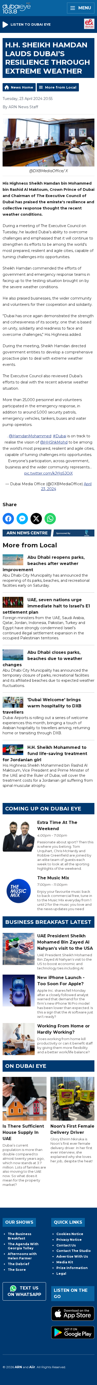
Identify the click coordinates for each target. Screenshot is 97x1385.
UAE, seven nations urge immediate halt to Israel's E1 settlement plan (46, 606)
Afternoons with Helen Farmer (22, 1256)
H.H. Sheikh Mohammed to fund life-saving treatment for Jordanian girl (45, 753)
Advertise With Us (72, 1256)
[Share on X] (36, 518)
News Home (22, 87)
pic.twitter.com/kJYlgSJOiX (48, 473)
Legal (61, 1273)
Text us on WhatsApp (24, 1291)
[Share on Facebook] (8, 518)
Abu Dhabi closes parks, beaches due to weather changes (42, 658)
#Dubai (59, 436)
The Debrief (18, 1264)
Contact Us (66, 1245)
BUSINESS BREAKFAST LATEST (48, 922)
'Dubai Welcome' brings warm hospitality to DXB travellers (42, 706)
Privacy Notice (69, 1240)
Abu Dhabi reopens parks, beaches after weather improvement (44, 563)
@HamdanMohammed (30, 436)
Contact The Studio (73, 1251)
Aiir (32, 1367)
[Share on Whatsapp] (50, 518)
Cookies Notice (69, 1234)
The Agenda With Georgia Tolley (23, 1246)
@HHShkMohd (54, 442)
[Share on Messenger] (22, 518)
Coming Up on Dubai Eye (43, 809)
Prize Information (72, 1268)
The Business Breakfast (19, 1236)
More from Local (60, 87)
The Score (17, 1270)
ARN (18, 1367)
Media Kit (64, 1262)
